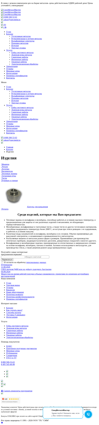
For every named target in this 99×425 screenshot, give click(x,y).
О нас (8, 283)
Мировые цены (13, 351)
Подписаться (7, 260)
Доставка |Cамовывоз (15, 315)
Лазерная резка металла (16, 328)
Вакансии (10, 290)
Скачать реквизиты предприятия (17, 391)
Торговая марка (13, 285)
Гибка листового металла (17, 326)
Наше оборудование (15, 292)
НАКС (9, 346)
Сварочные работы (14, 330)
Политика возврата (14, 294)
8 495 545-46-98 (8, 364)
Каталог (9, 308)
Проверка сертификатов (16, 299)
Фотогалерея (11, 317)
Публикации (6, 265)
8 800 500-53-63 (8, 362)
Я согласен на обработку (25, 262)
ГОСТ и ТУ (11, 358)
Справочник (11, 355)
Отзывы (9, 287)
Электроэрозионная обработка (19, 337)
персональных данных (36, 262)
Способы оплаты (13, 312)
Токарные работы (14, 335)
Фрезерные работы (14, 333)
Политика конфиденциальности (20, 297)
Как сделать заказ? (14, 310)
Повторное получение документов (21, 348)
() (4, 27)
